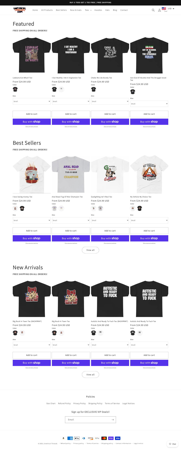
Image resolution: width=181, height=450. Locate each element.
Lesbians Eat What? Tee (22, 78)
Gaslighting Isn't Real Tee (101, 197)
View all (91, 250)
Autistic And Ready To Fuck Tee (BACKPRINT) (109, 321)
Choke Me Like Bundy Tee (101, 78)
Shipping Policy (95, 403)
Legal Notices (128, 403)
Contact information (123, 443)
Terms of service (93, 443)
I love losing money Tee (22, 197)
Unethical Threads (50, 443)
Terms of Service (112, 403)
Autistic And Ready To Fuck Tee (143, 321)
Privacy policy (78, 443)
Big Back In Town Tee (61, 321)
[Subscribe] (113, 419)
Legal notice (138, 443)
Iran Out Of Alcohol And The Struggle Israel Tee (148, 79)
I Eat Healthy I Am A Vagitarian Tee (66, 78)
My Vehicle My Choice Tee (140, 197)
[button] (88, 10)
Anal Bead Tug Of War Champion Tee (67, 197)
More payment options (32, 126)
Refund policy (66, 443)
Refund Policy (64, 403)
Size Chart (51, 403)
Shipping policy (107, 443)
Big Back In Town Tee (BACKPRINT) (27, 321)
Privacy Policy (79, 403)
